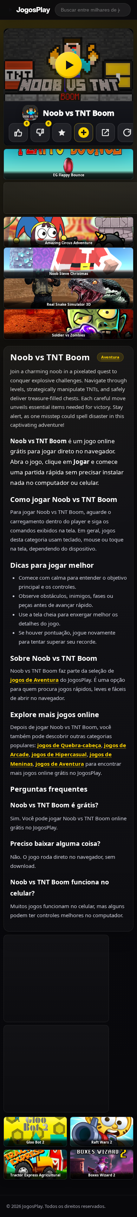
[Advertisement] (56, 978)
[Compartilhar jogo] (105, 132)
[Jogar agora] (68, 65)
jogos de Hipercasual (59, 754)
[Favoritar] (61, 132)
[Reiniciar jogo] (127, 132)
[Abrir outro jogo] (83, 132)
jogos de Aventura (34, 679)
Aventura (110, 357)
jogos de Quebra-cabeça (69, 745)
